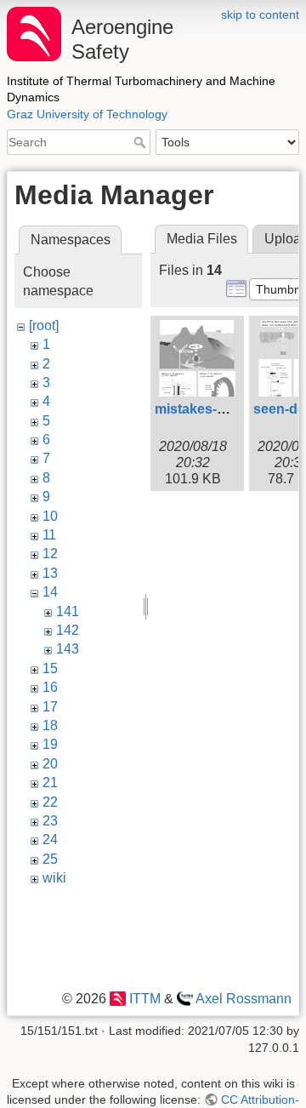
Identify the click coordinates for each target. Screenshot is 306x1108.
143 (67, 649)
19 (50, 744)
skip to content (260, 14)
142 (67, 630)
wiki (54, 878)
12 (50, 553)
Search (141, 142)
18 (50, 725)
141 (67, 611)
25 (50, 859)
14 (50, 592)
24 (50, 839)
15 (50, 668)
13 (50, 573)
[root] (44, 325)
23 (50, 821)
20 (50, 764)
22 (50, 802)
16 (50, 687)
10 (50, 516)
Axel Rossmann (244, 998)
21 (50, 782)
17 (50, 707)
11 (49, 535)
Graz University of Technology (87, 114)
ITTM (144, 998)
